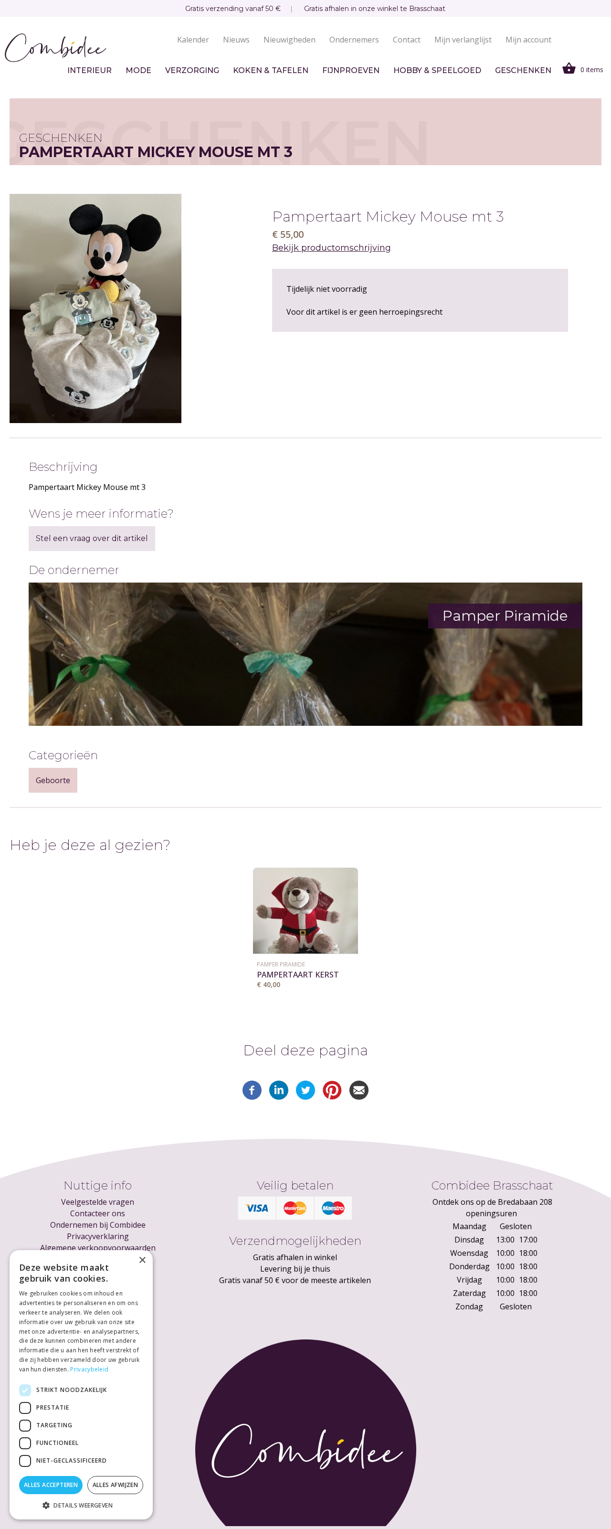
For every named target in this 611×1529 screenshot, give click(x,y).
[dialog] (81, 1384)
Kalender (193, 39)
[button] (81, 1505)
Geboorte (53, 780)
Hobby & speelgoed (437, 70)
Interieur (89, 70)
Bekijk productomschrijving (331, 248)
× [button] (142, 1260)
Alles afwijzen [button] (115, 1485)
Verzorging (192, 70)
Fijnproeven (350, 70)
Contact (407, 39)
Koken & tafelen (270, 70)
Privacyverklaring (98, 1236)
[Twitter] (305, 1097)
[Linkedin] (278, 1097)
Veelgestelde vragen (97, 1202)
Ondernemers (354, 39)
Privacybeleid (89, 1369)
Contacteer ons (97, 1213)
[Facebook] (252, 1097)
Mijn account (528, 39)
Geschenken (523, 70)
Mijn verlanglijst (463, 39)
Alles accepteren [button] (51, 1485)
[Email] (359, 1097)
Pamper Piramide (281, 964)
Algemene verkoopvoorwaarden (98, 1247)
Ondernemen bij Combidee (98, 1225)
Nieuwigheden (289, 39)
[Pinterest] (332, 1097)
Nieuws (236, 39)
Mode (138, 70)
